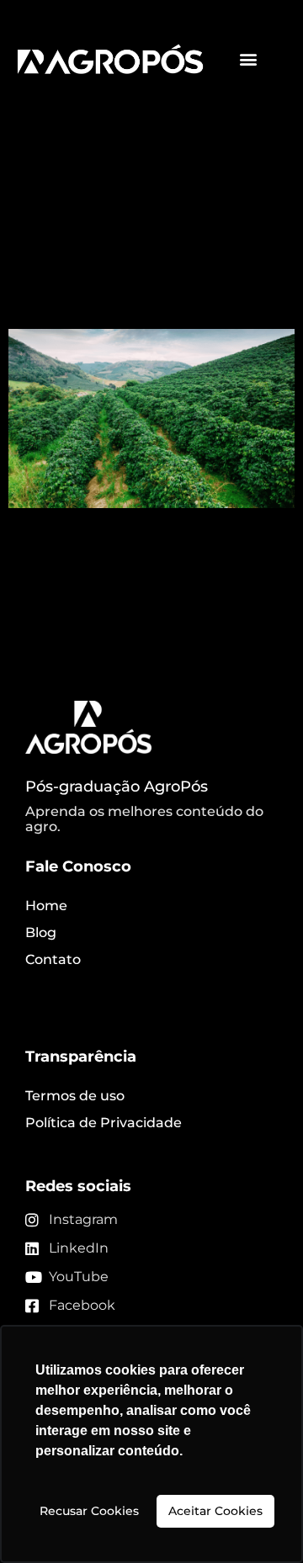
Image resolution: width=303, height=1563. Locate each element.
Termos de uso (75, 1096)
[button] (249, 59)
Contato (53, 959)
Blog (40, 932)
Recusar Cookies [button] (89, 1510)
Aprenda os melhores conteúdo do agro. (144, 818)
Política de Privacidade (103, 1123)
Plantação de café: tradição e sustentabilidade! (133, 266)
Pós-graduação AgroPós (116, 786)
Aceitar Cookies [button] (215, 1510)
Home (46, 906)
